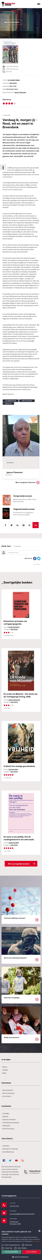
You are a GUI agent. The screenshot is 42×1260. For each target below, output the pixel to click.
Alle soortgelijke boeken (18, 864)
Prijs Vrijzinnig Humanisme (11, 1123)
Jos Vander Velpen (14, 80)
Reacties (9, 72)
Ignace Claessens (20, 92)
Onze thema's (7, 1096)
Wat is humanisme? (9, 1093)
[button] (21, 1257)
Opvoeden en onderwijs (10, 1149)
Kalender (5, 1070)
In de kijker (6, 1114)
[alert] (21, 1244)
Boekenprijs (6, 1126)
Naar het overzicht (11, 22)
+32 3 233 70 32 (14, 1206)
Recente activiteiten (9, 1120)
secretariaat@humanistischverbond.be (22, 1214)
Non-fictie (13, 83)
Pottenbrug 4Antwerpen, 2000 (15, 1223)
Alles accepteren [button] (11, 1252)
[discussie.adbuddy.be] (21, 555)
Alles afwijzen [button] (31, 1252)
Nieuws (5, 1067)
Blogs (4, 1073)
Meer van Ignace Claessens (25, 482)
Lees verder (36, 1241)
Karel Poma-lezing (8, 1129)
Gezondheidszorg (8, 1152)
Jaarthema (6, 1146)
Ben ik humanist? (8, 1090)
